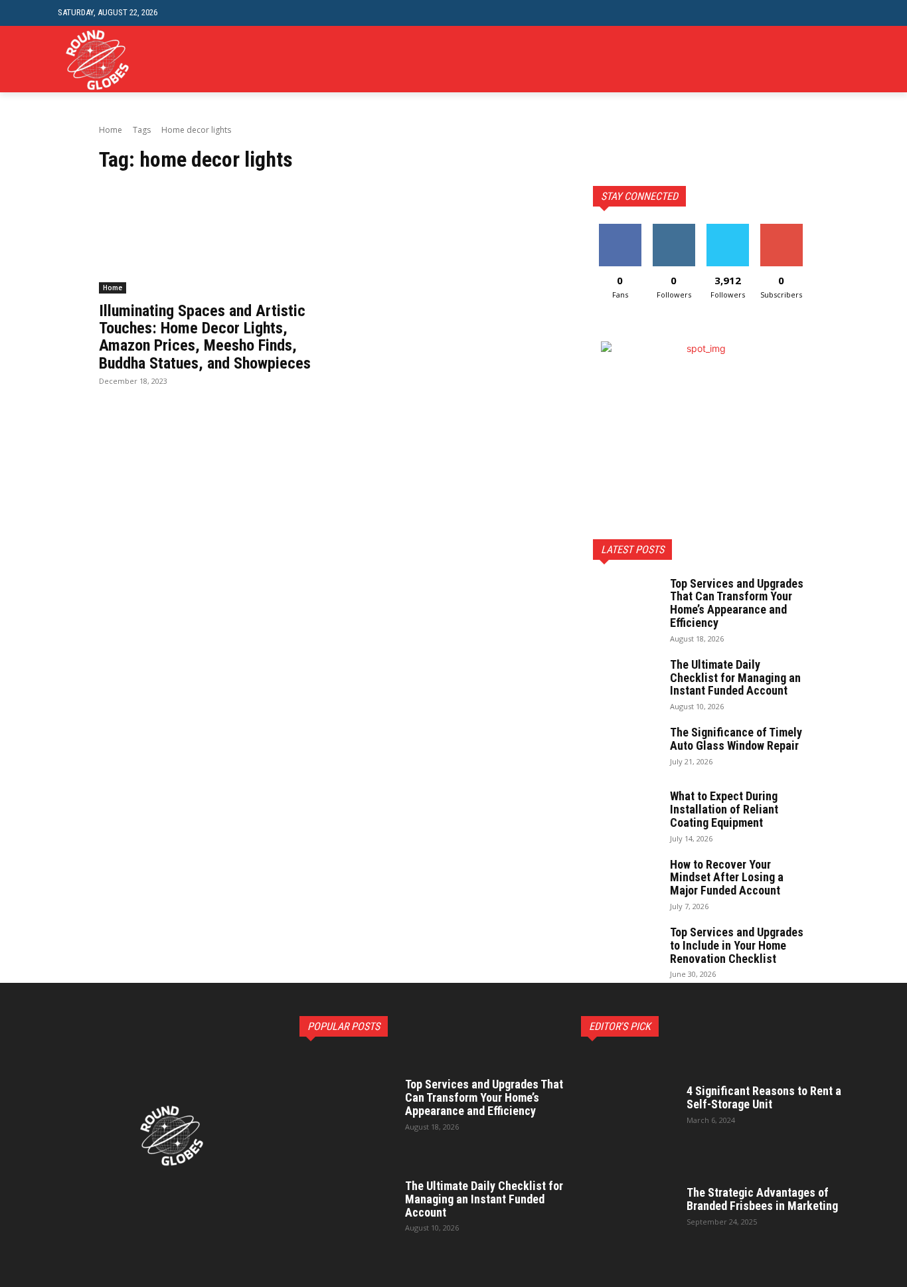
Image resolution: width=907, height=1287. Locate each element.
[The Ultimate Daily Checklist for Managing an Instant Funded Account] (626, 681)
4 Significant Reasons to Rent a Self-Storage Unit (764, 1097)
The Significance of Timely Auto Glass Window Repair (736, 738)
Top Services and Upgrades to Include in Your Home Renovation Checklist (736, 945)
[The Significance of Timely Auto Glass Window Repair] (626, 749)
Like (619, 229)
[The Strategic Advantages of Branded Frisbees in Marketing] (630, 1204)
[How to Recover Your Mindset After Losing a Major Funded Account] (626, 881)
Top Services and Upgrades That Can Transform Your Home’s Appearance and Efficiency (736, 603)
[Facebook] (780, 59)
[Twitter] (821, 59)
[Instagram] (801, 59)
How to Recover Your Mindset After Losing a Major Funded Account (726, 877)
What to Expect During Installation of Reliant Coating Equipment (724, 809)
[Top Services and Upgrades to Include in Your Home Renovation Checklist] (626, 949)
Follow (673, 229)
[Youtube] (841, 59)
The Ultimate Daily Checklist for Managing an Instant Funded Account (735, 677)
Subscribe (781, 229)
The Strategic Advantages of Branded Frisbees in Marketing (762, 1199)
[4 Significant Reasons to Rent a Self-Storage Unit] (630, 1103)
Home (110, 129)
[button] (839, 13)
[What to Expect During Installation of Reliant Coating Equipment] (626, 813)
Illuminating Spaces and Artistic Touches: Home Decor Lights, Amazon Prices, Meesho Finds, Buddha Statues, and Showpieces (205, 337)
